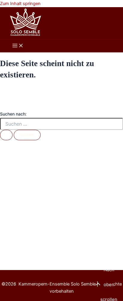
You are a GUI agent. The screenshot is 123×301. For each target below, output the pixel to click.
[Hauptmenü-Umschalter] (18, 46)
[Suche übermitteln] (6, 135)
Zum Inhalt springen (20, 3)
